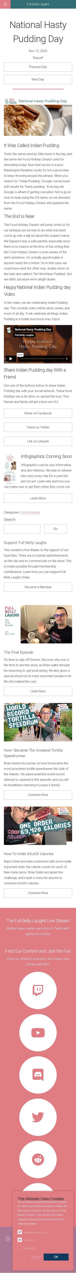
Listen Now (38, 691)
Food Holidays (30, 512)
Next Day (38, 79)
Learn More (38, 498)
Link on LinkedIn (38, 441)
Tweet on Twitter (38, 427)
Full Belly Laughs (38, 4)
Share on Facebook (38, 413)
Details (36, 1256)
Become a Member (38, 587)
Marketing (29, 1248)
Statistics (29, 1240)
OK (56, 1257)
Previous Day (38, 67)
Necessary (35, 1232)
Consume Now (38, 795)
